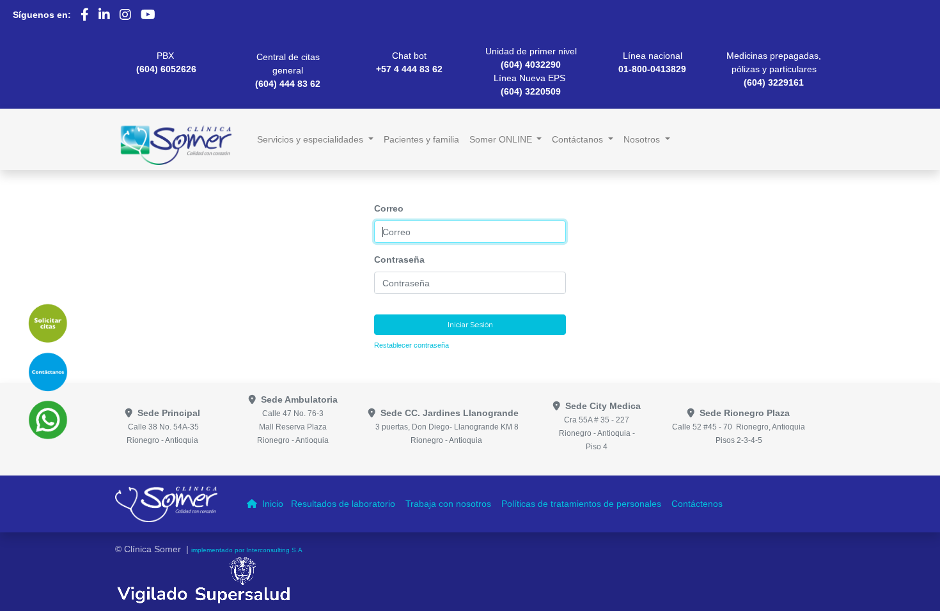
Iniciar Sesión (470, 324)
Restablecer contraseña (411, 345)
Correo (388, 208)
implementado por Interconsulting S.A (246, 549)
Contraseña (399, 259)
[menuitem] (421, 139)
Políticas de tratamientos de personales (582, 504)
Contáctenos (698, 504)
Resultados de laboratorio (344, 504)
